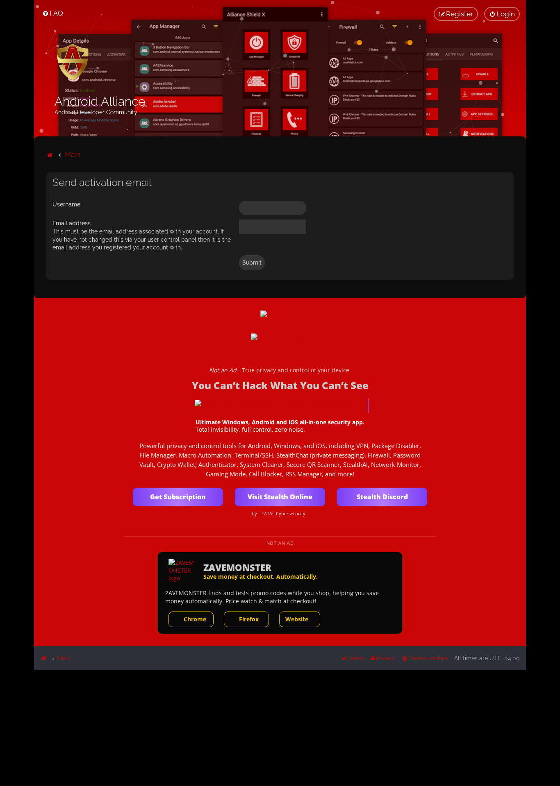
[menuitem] (52, 13)
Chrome (195, 619)
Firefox (249, 619)
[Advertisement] (280, 727)
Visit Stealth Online (280, 496)
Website (296, 619)
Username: (67, 204)
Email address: (72, 223)
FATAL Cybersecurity (283, 513)
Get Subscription (178, 496)
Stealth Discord (382, 496)
